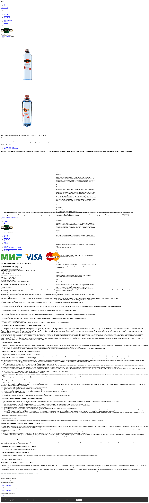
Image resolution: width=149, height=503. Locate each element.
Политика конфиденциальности (12, 247)
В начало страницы (16, 217)
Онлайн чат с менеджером (11, 148)
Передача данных (8, 250)
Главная (6, 14)
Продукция (7, 17)
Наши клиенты (8, 20)
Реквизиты (6, 246)
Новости (6, 21)
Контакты (6, 18)
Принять (79, 500)
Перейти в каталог (5, 36)
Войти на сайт (4, 8)
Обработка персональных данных (13, 249)
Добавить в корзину (9, 147)
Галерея (6, 23)
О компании (7, 16)
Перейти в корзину (6, 485)
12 (5, 144)
